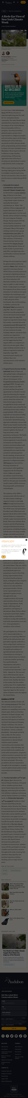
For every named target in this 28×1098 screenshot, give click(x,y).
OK (3, 557)
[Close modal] (26, 540)
